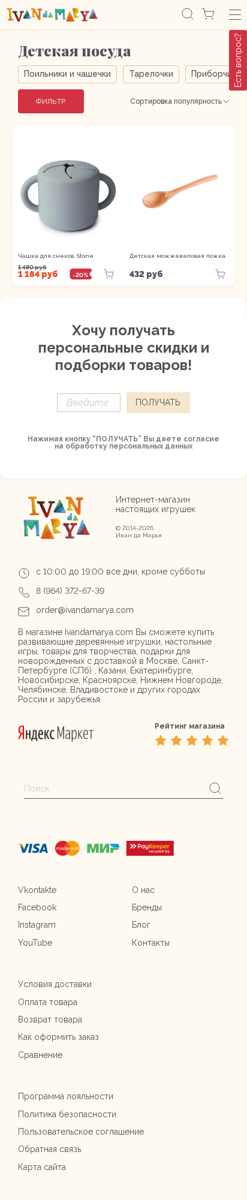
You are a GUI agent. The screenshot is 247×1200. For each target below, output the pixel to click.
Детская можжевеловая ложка (177, 255)
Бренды (147, 907)
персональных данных (150, 446)
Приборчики (216, 74)
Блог (141, 925)
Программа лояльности (65, 1096)
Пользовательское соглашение (81, 1131)
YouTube (35, 943)
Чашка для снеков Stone (56, 255)
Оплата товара (47, 1002)
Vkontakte (37, 890)
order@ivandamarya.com (85, 610)
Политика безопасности (67, 1114)
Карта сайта (42, 1167)
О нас (143, 890)
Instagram (37, 925)
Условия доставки (55, 984)
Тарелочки (151, 74)
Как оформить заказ (58, 1037)
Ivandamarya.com (99, 632)
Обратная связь (49, 1149)
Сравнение (40, 1055)
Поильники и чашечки (67, 74)
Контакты (151, 943)
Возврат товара (50, 1019)
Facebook (37, 907)
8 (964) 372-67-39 (70, 591)
